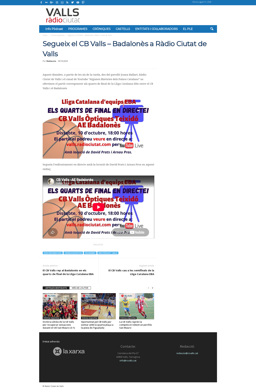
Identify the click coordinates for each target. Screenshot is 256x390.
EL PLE (188, 29)
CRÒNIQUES (102, 29)
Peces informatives (52, 253)
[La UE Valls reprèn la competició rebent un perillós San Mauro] (136, 306)
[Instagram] (57, 2)
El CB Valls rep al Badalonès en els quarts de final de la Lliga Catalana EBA (68, 272)
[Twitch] (82, 2)
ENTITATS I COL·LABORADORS (156, 29)
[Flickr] (46, 2)
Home (45, 35)
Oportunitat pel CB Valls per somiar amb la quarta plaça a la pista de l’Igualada (97, 324)
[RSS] (67, 2)
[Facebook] (41, 2)
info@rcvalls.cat (128, 360)
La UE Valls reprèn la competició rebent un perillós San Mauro (135, 324)
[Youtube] (78, 2)
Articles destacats (56, 288)
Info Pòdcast (54, 29)
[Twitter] (73, 2)
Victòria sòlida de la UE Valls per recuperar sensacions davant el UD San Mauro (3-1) (59, 324)
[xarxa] (69, 351)
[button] (212, 29)
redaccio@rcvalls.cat (187, 353)
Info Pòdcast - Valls (108, 253)
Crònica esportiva (57, 35)
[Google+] (52, 2)
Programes (90, 253)
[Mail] (62, 2)
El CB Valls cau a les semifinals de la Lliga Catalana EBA (131, 272)
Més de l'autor (80, 288)
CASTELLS (123, 29)
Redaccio (51, 61)
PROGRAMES (77, 29)
